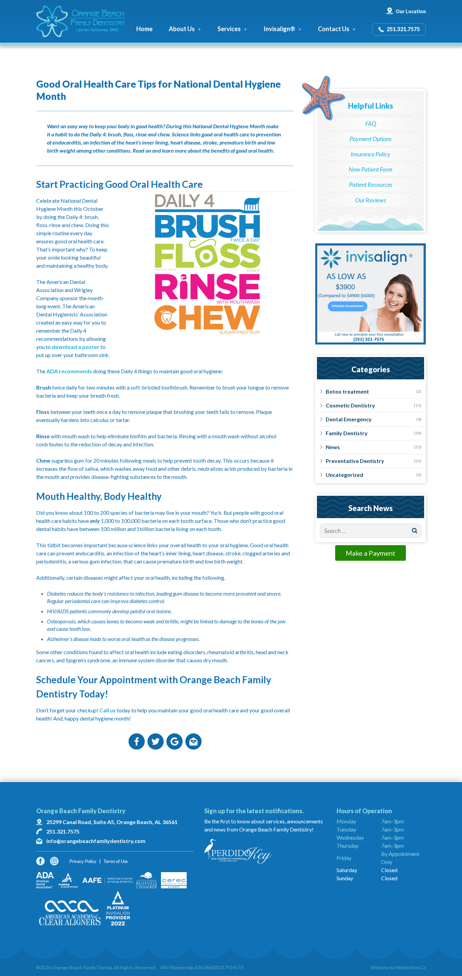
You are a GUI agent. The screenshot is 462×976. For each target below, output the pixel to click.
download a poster (75, 346)
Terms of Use (115, 861)
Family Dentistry (347, 433)
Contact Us (333, 28)
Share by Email (193, 741)
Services (229, 28)
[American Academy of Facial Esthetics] (108, 880)
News (333, 447)
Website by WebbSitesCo (398, 967)
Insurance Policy (370, 154)
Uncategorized (344, 474)
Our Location (411, 11)
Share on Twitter (155, 741)
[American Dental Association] (45, 880)
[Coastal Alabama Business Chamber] (146, 880)
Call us (107, 710)
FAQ (370, 123)
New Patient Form (370, 169)
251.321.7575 (403, 29)
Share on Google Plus (174, 741)
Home (144, 28)
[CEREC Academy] (174, 880)
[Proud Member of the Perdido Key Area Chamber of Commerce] (265, 851)
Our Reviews (370, 200)
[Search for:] (370, 531)
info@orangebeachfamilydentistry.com (95, 841)
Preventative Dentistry (355, 461)
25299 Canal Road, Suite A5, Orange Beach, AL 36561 (112, 822)
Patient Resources (370, 184)
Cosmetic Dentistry (350, 405)
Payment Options (370, 138)
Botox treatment (347, 391)
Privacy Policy (82, 861)
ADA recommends (69, 371)
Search (414, 531)
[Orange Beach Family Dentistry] (81, 21)
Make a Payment (370, 553)
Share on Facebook (137, 741)
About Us (182, 28)
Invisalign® (279, 28)
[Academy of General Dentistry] (68, 880)
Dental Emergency (349, 419)
